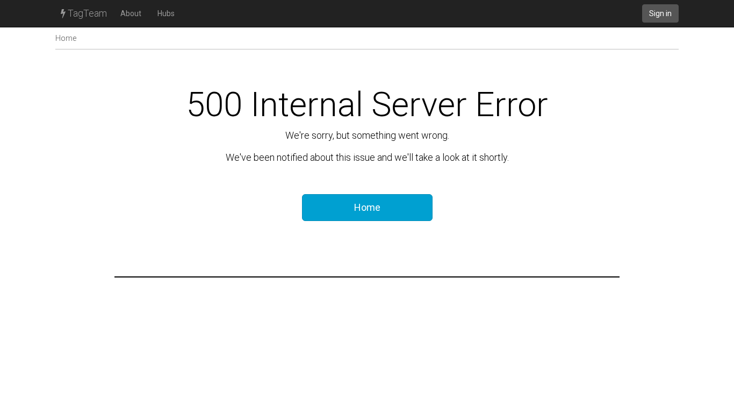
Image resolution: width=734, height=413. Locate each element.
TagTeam (86, 13)
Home (65, 38)
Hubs (166, 13)
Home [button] (367, 207)
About (130, 13)
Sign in (660, 13)
